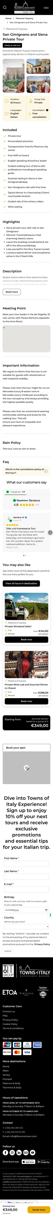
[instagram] (12, 1152)
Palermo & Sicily (11, 1083)
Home (8, 18)
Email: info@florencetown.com (20, 1136)
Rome (6, 1066)
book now (39, 1209)
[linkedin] (19, 1152)
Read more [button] (12, 547)
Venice (6, 1075)
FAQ (5, 1015)
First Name (10, 858)
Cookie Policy (10, 1024)
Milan (6, 1070)
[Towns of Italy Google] (43, 1162)
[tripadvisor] (26, 1152)
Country (9, 917)
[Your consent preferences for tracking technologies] (50, 915)
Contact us (9, 1011)
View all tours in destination (21, 583)
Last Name (10, 871)
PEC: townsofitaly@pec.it (22, 1176)
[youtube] (32, 1152)
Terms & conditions (13, 1028)
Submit (7, 951)
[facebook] (5, 1152)
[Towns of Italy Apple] (28, 1161)
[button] (3, 532)
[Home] (24, 7)
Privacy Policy (42, 944)
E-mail (8, 884)
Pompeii (7, 1079)
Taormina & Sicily (12, 1087)
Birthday (9, 897)
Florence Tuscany (24, 18)
